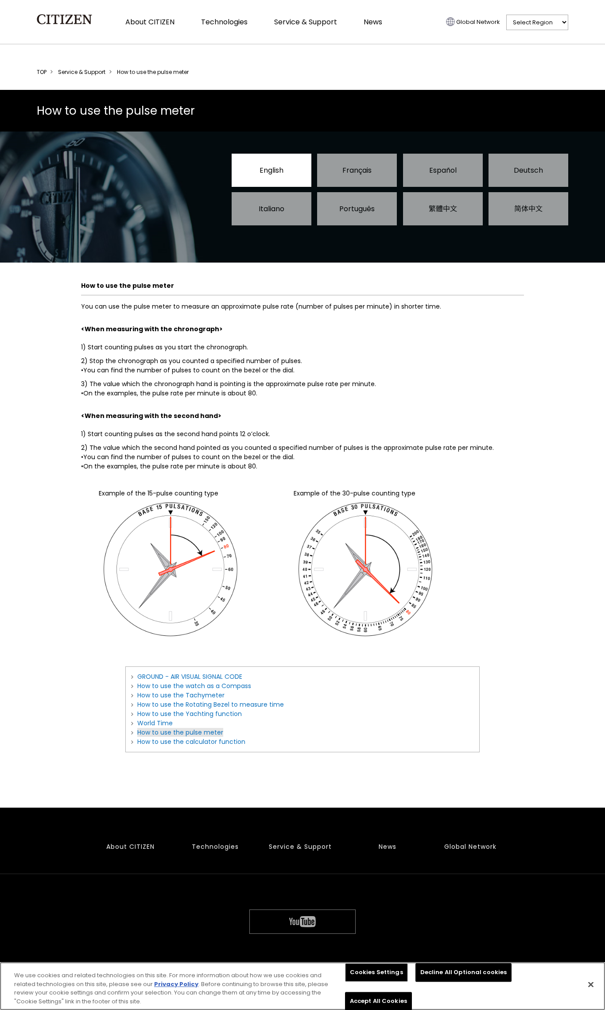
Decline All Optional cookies (463, 972)
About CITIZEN (150, 22)
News (373, 22)
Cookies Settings (376, 972)
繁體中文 (443, 209)
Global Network (478, 22)
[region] (302, 986)
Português (357, 209)
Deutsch (528, 170)
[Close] (591, 984)
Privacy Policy (176, 983)
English (271, 170)
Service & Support (305, 22)
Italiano (271, 209)
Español (443, 170)
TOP (42, 72)
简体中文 (528, 209)
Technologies (224, 22)
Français (357, 170)
